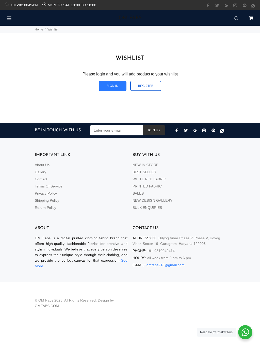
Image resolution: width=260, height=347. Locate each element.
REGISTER (145, 86)
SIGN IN (113, 86)
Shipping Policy (47, 200)
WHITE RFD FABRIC (149, 179)
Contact (41, 179)
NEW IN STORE (145, 165)
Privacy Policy (46, 193)
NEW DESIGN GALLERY (152, 200)
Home (39, 29)
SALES (138, 193)
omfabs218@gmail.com (166, 265)
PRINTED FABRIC (147, 186)
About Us (42, 165)
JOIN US (154, 130)
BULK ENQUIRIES (147, 208)
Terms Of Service (48, 186)
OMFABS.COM (47, 306)
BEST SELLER (144, 172)
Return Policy (45, 208)
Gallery (40, 172)
